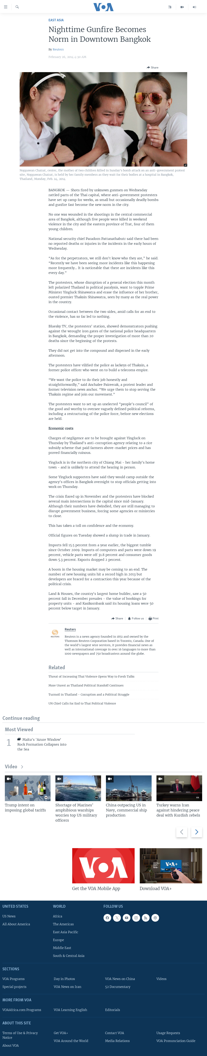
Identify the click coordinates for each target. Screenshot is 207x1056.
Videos (161, 979)
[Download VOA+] (171, 865)
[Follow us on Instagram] (136, 917)
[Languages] (170, 7)
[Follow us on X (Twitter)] (117, 917)
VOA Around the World (71, 1041)
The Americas (63, 924)
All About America (16, 924)
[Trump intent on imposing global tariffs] (28, 788)
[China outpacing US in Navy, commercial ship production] (129, 788)
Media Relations (117, 1041)
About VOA (10, 1045)
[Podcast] (155, 917)
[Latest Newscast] (194, 7)
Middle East (62, 948)
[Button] (152, 67)
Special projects (14, 987)
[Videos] (182, 7)
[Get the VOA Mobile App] (103, 865)
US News (9, 916)
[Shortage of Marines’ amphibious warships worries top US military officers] (78, 788)
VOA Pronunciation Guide (175, 1041)
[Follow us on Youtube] (126, 917)
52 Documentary (117, 987)
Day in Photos (64, 979)
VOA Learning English (70, 1010)
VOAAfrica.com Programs (21, 1010)
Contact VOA (114, 1033)
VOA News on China (120, 979)
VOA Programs (13, 979)
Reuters (58, 49)
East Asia (56, 20)
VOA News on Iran (67, 987)
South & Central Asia (68, 956)
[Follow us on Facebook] (107, 917)
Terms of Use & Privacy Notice (20, 1035)
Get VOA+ (61, 1033)
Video (11, 767)
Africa (57, 916)
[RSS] (146, 917)
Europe (58, 940)
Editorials (112, 1010)
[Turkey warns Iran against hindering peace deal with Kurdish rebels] (179, 788)
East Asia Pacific (65, 932)
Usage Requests (168, 1033)
